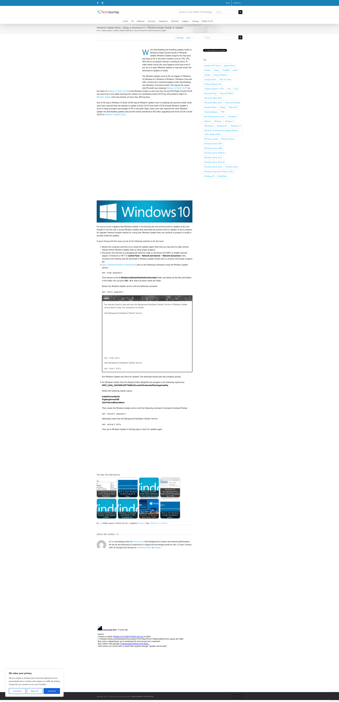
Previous (180, 38)
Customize (17, 691)
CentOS (207, 70)
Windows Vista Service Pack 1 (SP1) (218, 171)
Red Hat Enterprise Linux (214, 116)
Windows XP (209, 176)
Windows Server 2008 (213, 148)
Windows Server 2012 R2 (214, 162)
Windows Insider (211, 139)
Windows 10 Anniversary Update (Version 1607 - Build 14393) (221, 132)
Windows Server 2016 (213, 167)
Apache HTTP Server (212, 65)
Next (188, 38)
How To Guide (225, 79)
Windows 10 (154, 523)
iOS (229, 89)
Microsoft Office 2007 (213, 98)
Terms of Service (137, 696)
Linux (236, 89)
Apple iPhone (229, 65)
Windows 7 (229, 121)
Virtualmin (232, 116)
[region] (34, 683)
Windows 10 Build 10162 (115, 114)
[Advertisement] (119, 67)
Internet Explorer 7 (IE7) (214, 89)
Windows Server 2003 (213, 143)
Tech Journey (138, 541)
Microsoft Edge (210, 93)
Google (207, 75)
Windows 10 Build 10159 (176, 88)
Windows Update (104, 97)
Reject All (34, 691)
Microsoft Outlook (232, 102)
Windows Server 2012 (213, 157)
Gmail (235, 70)
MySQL (222, 107)
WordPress (222, 176)
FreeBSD (226, 70)
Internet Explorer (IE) (213, 84)
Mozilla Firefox (210, 107)
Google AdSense (220, 75)
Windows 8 (208, 126)
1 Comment (164, 523)
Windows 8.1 (222, 126)
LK (100, 523)
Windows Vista (232, 167)
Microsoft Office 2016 (213, 102)
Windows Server (227, 139)
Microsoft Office (226, 93)
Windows (141, 523)
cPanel (216, 70)
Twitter (148, 547)
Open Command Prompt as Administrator (119, 264)
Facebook (141, 547)
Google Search (210, 79)
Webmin (207, 121)
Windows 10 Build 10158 (117, 91)
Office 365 (233, 107)
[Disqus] (144, 586)
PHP (222, 112)
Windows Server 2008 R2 (214, 153)
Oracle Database (211, 112)
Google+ (157, 547)
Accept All (52, 691)
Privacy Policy (148, 696)
